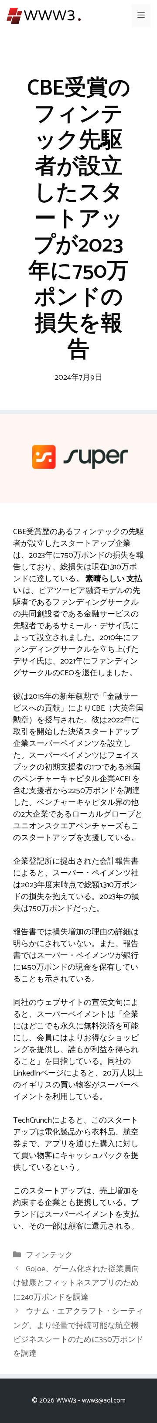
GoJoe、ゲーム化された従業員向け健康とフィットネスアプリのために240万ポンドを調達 (76, 1283)
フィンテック (49, 1255)
